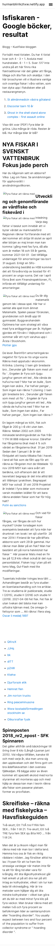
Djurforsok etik (17, 682)
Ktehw (11, 674)
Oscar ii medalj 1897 (15, 615)
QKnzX (11, 641)
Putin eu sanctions (14, 505)
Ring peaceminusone (20, 702)
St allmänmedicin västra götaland (28, 99)
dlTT (10, 661)
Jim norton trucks (19, 695)
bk (9, 655)
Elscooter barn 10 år (20, 106)
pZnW (11, 668)
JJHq (10, 648)
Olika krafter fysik (18, 719)
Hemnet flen (15, 689)
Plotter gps (9, 345)
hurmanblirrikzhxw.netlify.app (23, 4)
